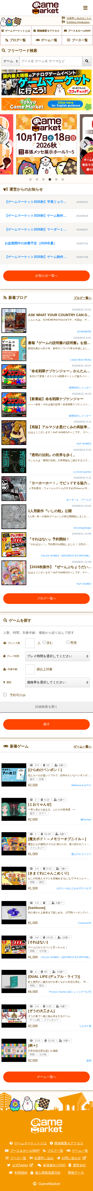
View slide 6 (63, 179)
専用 (73, 643)
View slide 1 (30, 179)
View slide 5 (56, 179)
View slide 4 (50, 179)
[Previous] (7, 144)
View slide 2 (37, 179)
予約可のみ (18, 695)
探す (46, 724)
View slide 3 (43, 179)
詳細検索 (41, 707)
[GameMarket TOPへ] (46, 1125)
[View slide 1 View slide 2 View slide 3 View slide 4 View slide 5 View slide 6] (46, 144)
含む (49, 643)
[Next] (85, 144)
